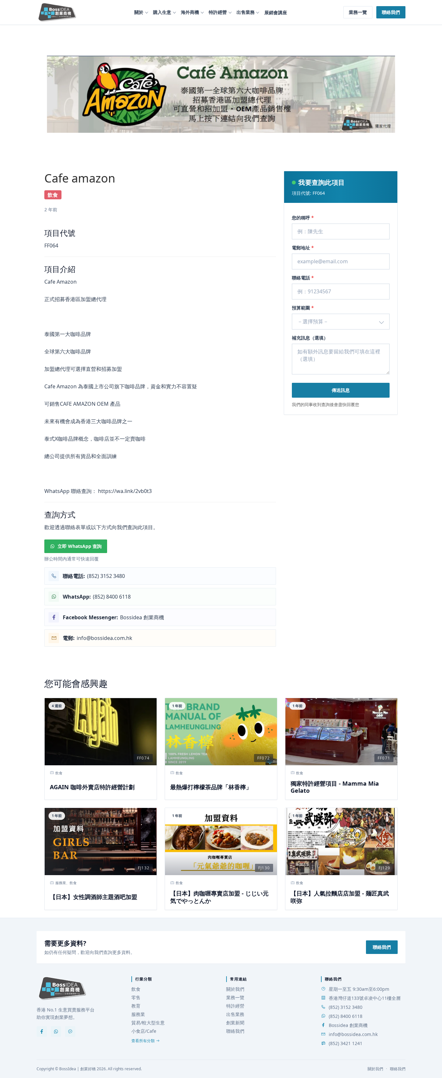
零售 (135, 997)
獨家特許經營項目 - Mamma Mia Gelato (335, 787)
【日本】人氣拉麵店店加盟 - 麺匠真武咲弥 (340, 897)
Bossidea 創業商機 (348, 1025)
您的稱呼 (303, 218)
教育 (135, 1006)
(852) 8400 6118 (345, 1016)
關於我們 (235, 989)
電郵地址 (303, 248)
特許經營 (218, 12)
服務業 (138, 1014)
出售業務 (246, 12)
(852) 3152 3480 (345, 1007)
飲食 (135, 989)
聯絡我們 (391, 12)
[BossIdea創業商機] (62, 988)
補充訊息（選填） (310, 338)
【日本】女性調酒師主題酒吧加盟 (93, 897)
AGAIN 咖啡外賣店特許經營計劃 (92, 787)
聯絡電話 (303, 278)
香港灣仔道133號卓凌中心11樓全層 (365, 998)
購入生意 (162, 12)
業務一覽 (358, 12)
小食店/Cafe (143, 1031)
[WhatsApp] (56, 1031)
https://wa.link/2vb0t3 (125, 491)
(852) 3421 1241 (345, 1043)
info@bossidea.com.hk (353, 1034)
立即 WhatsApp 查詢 (80, 546)
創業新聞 (235, 1023)
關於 (138, 12)
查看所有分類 (143, 1040)
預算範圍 (303, 308)
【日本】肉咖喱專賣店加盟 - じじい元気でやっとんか (219, 897)
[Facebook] (42, 1031)
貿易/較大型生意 (148, 1023)
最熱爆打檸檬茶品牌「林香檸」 (211, 787)
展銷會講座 (275, 12)
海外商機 (190, 12)
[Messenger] (70, 1031)
